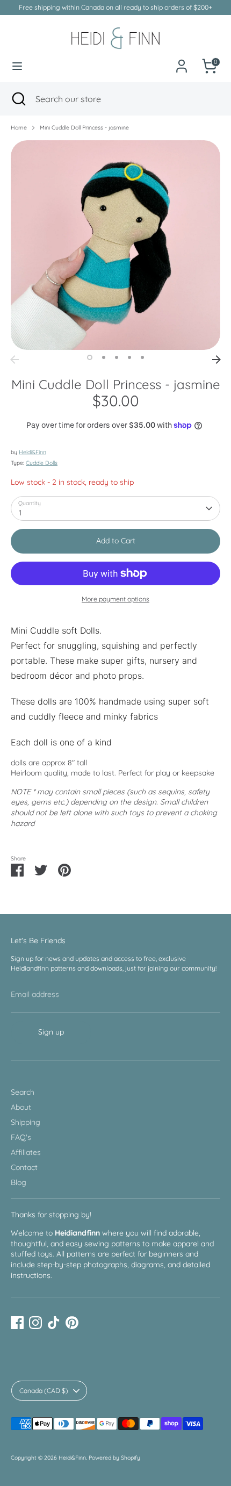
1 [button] (89, 357)
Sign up (51, 1032)
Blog (18, 1182)
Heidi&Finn (32, 452)
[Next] (216, 359)
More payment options (115, 599)
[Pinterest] (72, 1322)
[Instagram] (35, 1322)
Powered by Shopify (114, 1457)
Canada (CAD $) (43, 1391)
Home (19, 127)
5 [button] (142, 357)
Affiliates (26, 1152)
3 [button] (116, 357)
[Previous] (14, 359)
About (21, 1107)
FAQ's (21, 1137)
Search (22, 1092)
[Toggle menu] (17, 66)
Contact (24, 1167)
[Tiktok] (53, 1322)
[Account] (181, 60)
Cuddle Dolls (41, 462)
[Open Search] (17, 99)
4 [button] (129, 357)
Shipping (25, 1122)
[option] (115, 245)
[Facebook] (17, 1322)
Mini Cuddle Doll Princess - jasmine (84, 127)
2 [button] (103, 357)
